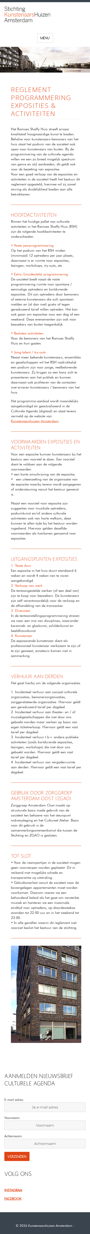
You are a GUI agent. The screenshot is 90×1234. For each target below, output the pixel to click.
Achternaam (13, 1136)
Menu (45, 38)
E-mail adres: (14, 1100)
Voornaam (12, 1118)
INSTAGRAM (13, 1190)
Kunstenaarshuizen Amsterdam (35, 421)
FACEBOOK (12, 1199)
